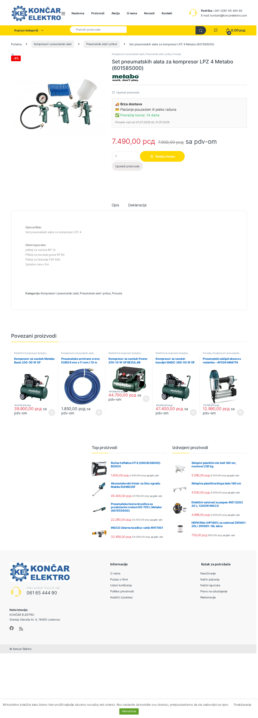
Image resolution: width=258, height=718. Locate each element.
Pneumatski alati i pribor (101, 44)
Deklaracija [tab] (137, 205)
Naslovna (78, 13)
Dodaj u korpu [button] (51, 412)
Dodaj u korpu (165, 156)
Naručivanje (208, 573)
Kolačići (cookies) (121, 597)
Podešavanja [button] (242, 705)
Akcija (115, 13)
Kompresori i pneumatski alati (53, 44)
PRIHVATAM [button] (129, 711)
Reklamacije (208, 597)
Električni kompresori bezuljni (30, 353)
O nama (132, 13)
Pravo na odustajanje (213, 591)
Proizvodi (97, 13)
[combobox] (98, 29)
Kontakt (167, 13)
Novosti (149, 13)
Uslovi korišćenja (121, 585)
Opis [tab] (115, 205)
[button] (13, 54)
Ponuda (177, 54)
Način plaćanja (210, 579)
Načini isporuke (210, 585)
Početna (16, 44)
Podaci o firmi (119, 579)
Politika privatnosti (122, 591)
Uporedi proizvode (127, 92)
